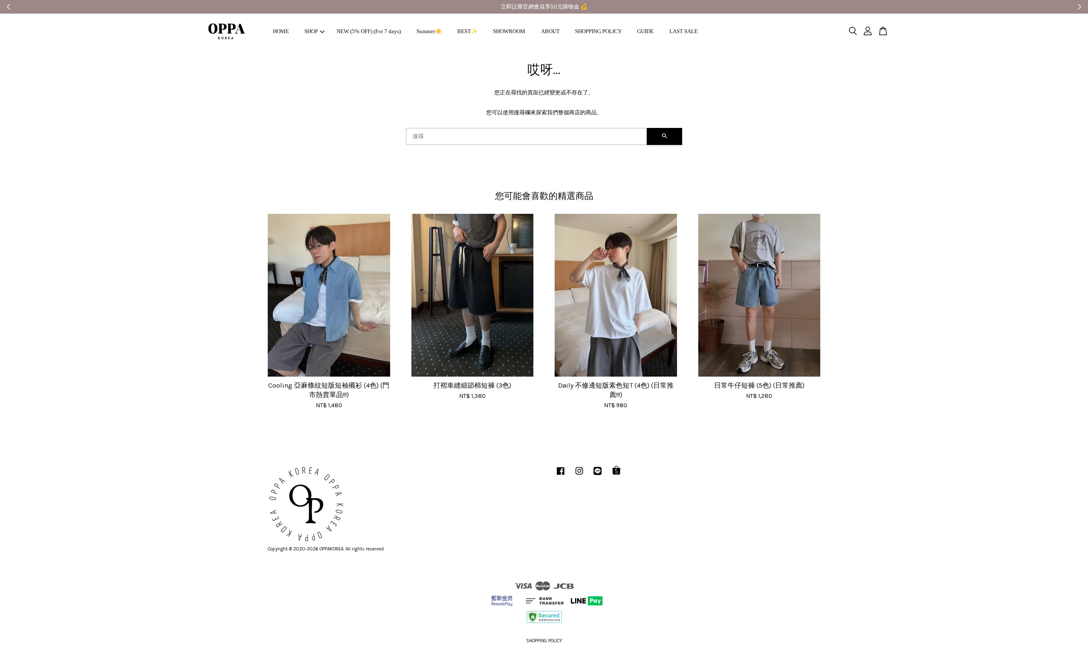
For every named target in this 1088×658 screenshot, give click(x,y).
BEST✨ (467, 31)
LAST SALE (683, 31)
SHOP (311, 31)
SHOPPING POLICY (598, 31)
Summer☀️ (429, 31)
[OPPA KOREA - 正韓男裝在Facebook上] (561, 475)
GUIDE (645, 31)
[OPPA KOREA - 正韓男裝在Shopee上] (616, 475)
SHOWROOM (509, 31)
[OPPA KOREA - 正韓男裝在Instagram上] (579, 475)
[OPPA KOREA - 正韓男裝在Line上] (598, 475)
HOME (281, 31)
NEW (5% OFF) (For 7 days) (369, 31)
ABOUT (550, 31)
